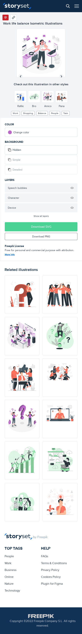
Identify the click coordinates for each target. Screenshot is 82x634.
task (65, 113)
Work (15, 113)
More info (10, 254)
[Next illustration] (61, 76)
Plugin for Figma (52, 583)
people (54, 113)
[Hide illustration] (72, 188)
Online (9, 577)
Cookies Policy (51, 577)
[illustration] (22, 294)
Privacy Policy (50, 570)
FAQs (44, 556)
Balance (42, 113)
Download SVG (41, 226)
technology (12, 590)
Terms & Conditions (54, 563)
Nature (9, 583)
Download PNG (41, 236)
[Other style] (20, 96)
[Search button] (68, 6)
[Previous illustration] (20, 76)
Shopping (28, 113)
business (10, 570)
